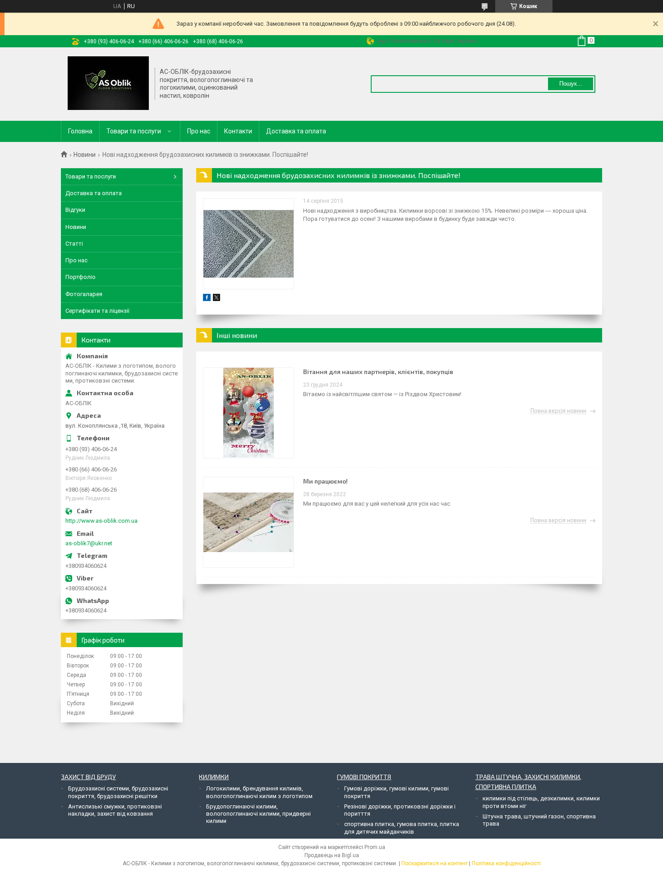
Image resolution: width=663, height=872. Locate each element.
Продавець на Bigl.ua (331, 855)
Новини (85, 154)
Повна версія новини (558, 411)
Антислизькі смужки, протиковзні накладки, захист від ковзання (115, 810)
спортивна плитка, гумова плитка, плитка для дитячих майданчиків (401, 828)
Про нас (198, 131)
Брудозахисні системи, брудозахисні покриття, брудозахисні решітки (118, 792)
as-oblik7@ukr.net (88, 543)
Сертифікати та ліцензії (97, 310)
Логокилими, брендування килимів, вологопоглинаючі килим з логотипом (259, 792)
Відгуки (75, 209)
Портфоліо (80, 277)
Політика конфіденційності (506, 863)
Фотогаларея (83, 294)
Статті (74, 243)
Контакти (238, 131)
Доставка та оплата (296, 131)
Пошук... (570, 83)
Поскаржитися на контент (434, 863)
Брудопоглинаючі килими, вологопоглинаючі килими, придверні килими (258, 814)
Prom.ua (374, 847)
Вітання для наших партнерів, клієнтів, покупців (378, 371)
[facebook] (207, 299)
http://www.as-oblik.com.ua (101, 520)
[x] (216, 299)
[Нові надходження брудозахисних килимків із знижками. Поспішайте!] (248, 243)
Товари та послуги (133, 131)
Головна (80, 131)
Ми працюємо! (325, 481)
